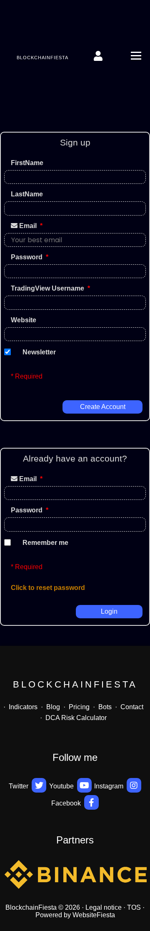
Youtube (62, 786)
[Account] (99, 56)
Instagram (109, 786)
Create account (102, 406)
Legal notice (103, 907)
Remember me (45, 542)
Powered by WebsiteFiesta (75, 914)
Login (109, 611)
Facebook (66, 803)
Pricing (79, 706)
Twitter (19, 786)
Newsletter (39, 352)
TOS (134, 907)
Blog (53, 706)
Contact (131, 706)
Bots (105, 706)
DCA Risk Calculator (76, 717)
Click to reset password (48, 587)
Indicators (23, 706)
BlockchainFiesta (42, 57)
